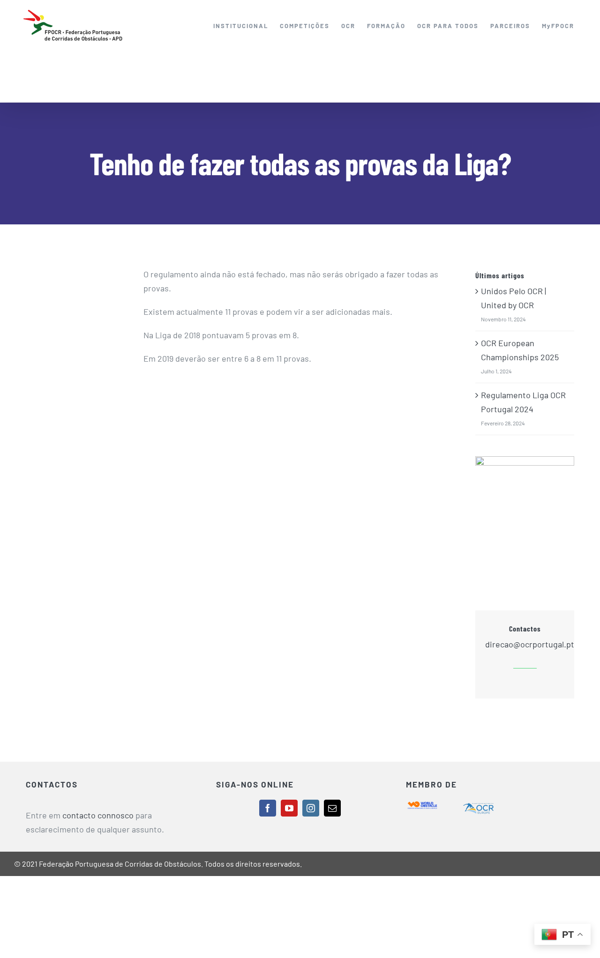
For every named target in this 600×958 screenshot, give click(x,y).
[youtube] (289, 808)
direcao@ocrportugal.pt (529, 644)
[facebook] (267, 808)
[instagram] (310, 808)
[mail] (332, 808)
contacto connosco (98, 815)
